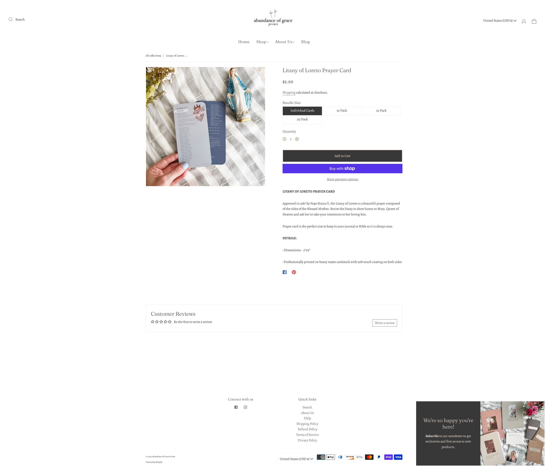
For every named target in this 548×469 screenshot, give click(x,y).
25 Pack (381, 110)
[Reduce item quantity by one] (284, 140)
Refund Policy (307, 429)
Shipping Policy (307, 423)
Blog (305, 41)
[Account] (524, 20)
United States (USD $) (498, 20)
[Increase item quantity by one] (297, 140)
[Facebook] (284, 272)
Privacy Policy (307, 440)
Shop (261, 41)
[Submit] (13, 19)
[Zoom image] (205, 127)
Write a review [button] (385, 323)
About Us (283, 41)
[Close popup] (540, 406)
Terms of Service (307, 434)
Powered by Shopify (154, 462)
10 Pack (342, 110)
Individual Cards (302, 110)
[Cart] (534, 20)
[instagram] (245, 407)
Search (20, 19)
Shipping (289, 92)
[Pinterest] (294, 272)
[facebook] (236, 407)
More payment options (342, 179)
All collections (153, 55)
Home (244, 41)
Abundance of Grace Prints (163, 456)
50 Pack (302, 119)
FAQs (307, 418)
